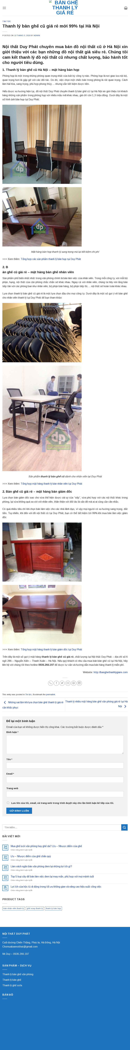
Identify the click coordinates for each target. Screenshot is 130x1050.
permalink (50, 694)
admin (37, 35)
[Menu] (4, 8)
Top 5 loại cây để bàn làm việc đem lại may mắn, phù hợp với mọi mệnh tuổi (52, 876)
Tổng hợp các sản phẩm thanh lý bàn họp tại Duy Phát (51, 259)
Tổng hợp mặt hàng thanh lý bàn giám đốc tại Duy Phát (51, 649)
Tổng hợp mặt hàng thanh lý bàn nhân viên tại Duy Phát (51, 483)
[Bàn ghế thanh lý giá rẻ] (65, 8)
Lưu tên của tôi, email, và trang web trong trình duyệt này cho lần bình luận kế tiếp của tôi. (62, 803)
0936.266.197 (21, 954)
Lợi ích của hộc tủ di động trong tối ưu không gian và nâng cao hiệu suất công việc (56, 886)
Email (10, 774)
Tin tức (6, 21)
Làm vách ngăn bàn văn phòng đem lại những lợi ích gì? (41, 866)
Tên (9, 759)
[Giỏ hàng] (126, 7)
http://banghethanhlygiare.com (111, 672)
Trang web (12, 788)
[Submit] (124, 827)
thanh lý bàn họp (53, 908)
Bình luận (12, 732)
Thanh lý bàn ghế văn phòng (17, 974)
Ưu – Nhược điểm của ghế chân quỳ (31, 856)
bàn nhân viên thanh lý (13, 908)
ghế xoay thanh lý (35, 908)
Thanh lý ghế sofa (12, 985)
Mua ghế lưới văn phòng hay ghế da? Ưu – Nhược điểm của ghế (46, 846)
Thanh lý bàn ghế (11, 979)
